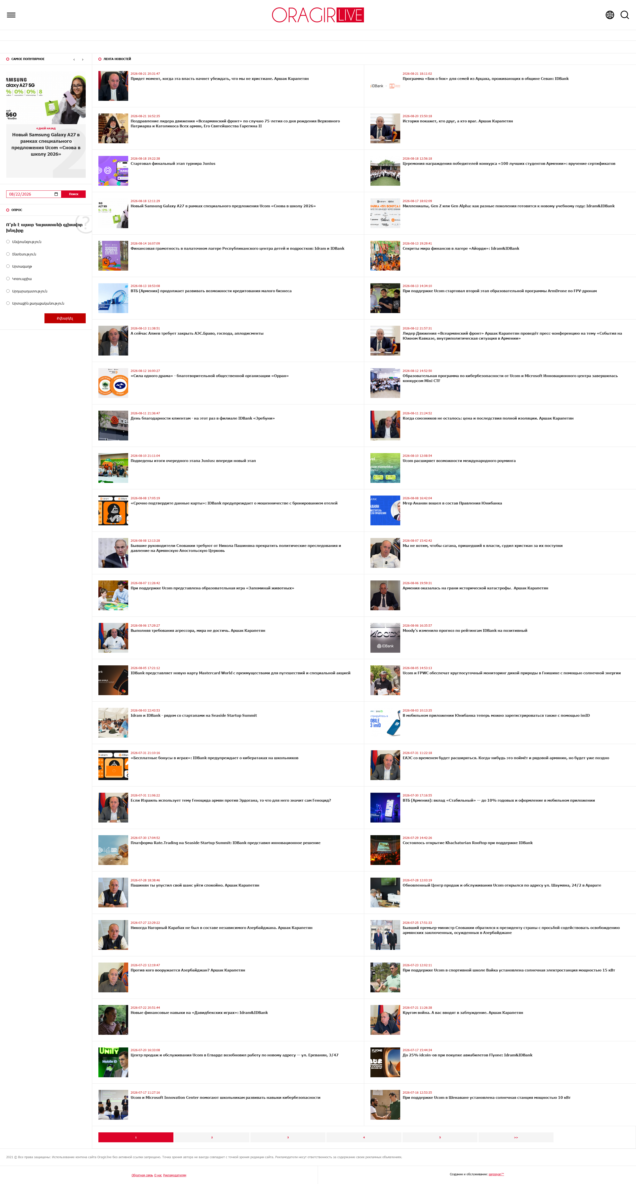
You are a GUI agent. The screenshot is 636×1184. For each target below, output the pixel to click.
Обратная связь (142, 1175)
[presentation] (74, 59)
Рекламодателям (174, 1175)
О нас (158, 1175)
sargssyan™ (496, 1174)
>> (516, 1137)
